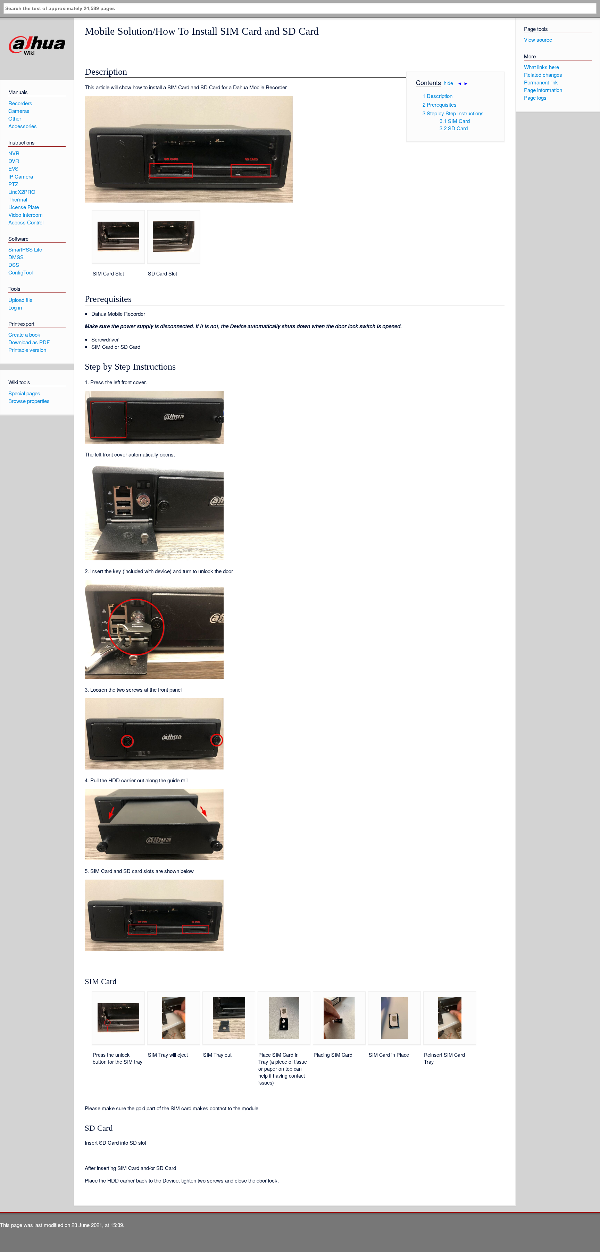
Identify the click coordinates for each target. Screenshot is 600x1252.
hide (448, 83)
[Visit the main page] (37, 46)
